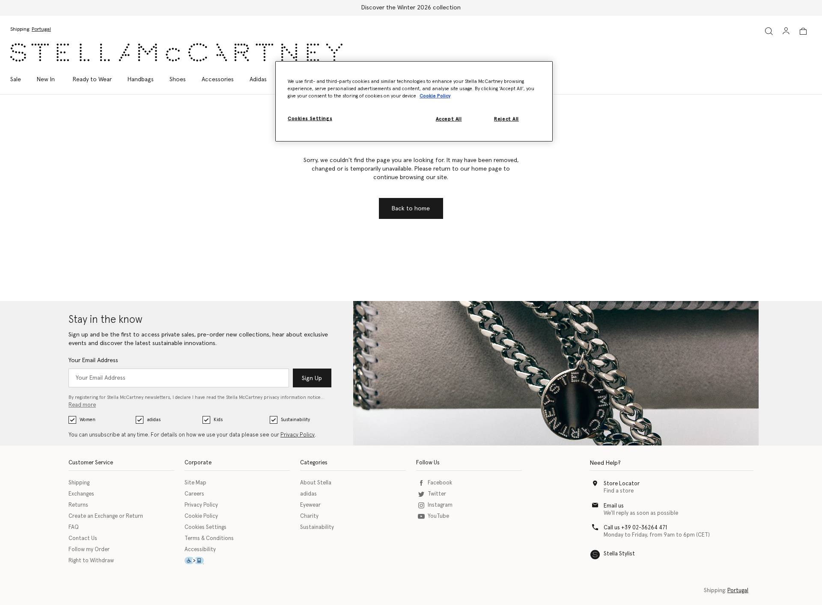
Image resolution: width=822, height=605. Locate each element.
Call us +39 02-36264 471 (635, 528)
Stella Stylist (619, 554)
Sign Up (312, 378)
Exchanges (81, 494)
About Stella (315, 483)
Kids (218, 419)
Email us (614, 506)
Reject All (506, 119)
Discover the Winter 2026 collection (411, 8)
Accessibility (200, 549)
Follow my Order (89, 549)
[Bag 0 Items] (803, 31)
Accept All (449, 119)
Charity (309, 516)
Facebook (440, 483)
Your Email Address (93, 360)
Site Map (195, 483)
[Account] (786, 31)
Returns (78, 505)
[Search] (768, 31)
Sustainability (295, 419)
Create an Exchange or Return (105, 516)
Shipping (78, 483)
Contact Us (82, 538)
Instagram (440, 505)
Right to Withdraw (91, 561)
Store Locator (622, 484)
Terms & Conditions (209, 538)
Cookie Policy (201, 516)
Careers (194, 494)
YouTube (438, 516)
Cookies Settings (205, 527)
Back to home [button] (411, 209)
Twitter (437, 494)
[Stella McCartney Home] (176, 52)
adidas (154, 419)
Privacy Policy (297, 435)
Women (87, 419)
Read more (82, 405)
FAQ (73, 527)
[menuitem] (46, 79)
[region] (414, 101)
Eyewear (310, 505)
